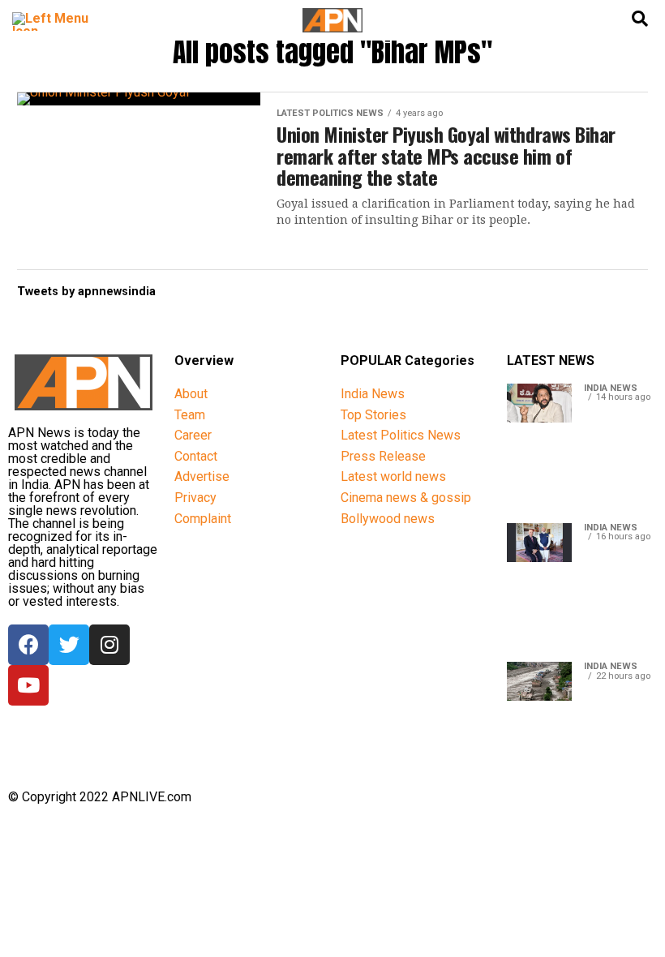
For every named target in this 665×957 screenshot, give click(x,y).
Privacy (195, 497)
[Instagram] (109, 644)
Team (189, 415)
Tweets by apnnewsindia (86, 291)
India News (373, 393)
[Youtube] (28, 685)
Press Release (383, 456)
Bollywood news (388, 518)
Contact (195, 456)
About (191, 393)
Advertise (202, 476)
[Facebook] (28, 644)
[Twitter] (69, 644)
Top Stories (373, 415)
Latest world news (393, 476)
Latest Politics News (401, 435)
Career (193, 435)
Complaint (202, 518)
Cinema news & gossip (406, 497)
